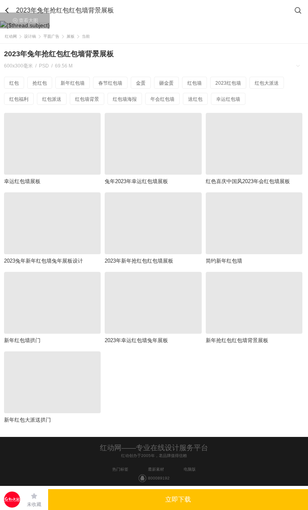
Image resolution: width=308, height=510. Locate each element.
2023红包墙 (228, 83)
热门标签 (120, 469)
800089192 (159, 478)
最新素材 (156, 469)
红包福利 (18, 99)
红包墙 (194, 83)
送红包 (195, 99)
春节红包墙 (110, 83)
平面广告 (51, 36)
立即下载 (178, 499)
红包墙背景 (87, 99)
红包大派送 (267, 83)
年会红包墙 (162, 99)
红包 (14, 83)
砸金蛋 (166, 83)
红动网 (11, 36)
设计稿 (30, 36)
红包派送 (51, 99)
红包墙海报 (125, 99)
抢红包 (39, 83)
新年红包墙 (73, 83)
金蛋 (141, 83)
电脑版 (190, 469)
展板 (71, 36)
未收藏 (34, 504)
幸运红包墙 (228, 99)
